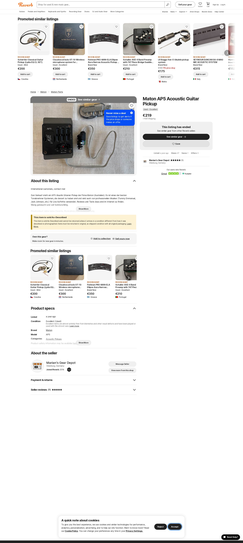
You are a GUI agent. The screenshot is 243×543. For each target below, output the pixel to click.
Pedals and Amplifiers (36, 11)
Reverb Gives (207, 12)
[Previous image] (21, 39)
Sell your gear (185, 4)
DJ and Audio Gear (100, 11)
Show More (83, 209)
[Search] (168, 5)
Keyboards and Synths (57, 11)
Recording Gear (75, 11)
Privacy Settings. (134, 531)
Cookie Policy (71, 531)
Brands (165, 12)
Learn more (74, 326)
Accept (174, 526)
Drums (87, 11)
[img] (175, 160)
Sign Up (216, 5)
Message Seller (122, 364)
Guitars (22, 11)
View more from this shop (122, 370)
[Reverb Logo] (25, 4)
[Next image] (46, 39)
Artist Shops (194, 12)
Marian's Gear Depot (159, 160)
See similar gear (87, 99)
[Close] (131, 112)
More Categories (117, 11)
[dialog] (121, 527)
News (172, 12)
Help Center (219, 12)
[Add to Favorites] (46, 27)
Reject (160, 526)
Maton (49, 330)
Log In (223, 5)
